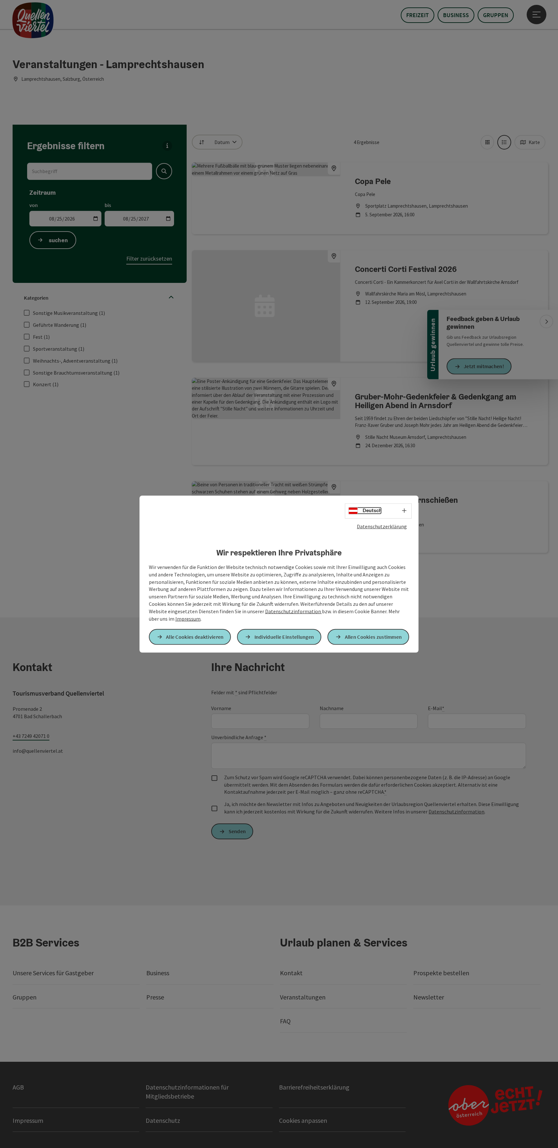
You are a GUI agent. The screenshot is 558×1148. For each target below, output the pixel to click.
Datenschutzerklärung (382, 526)
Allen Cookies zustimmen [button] (373, 637)
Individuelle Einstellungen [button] (284, 637)
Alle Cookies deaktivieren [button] (195, 637)
